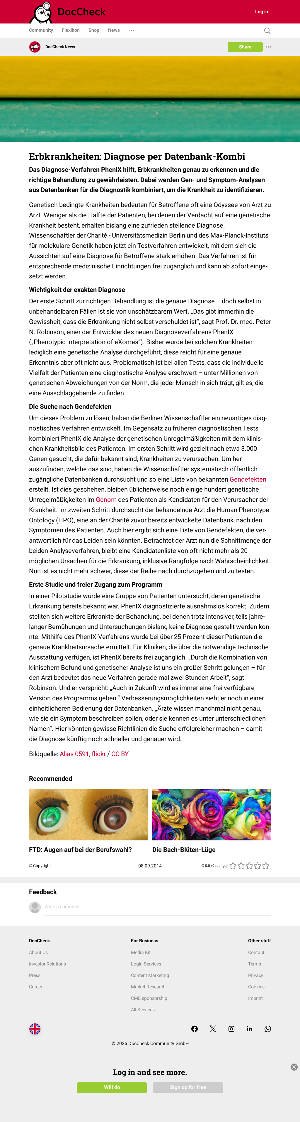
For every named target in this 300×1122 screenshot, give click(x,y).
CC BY (120, 754)
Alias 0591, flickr (83, 754)
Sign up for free (188, 1087)
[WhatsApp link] (268, 1029)
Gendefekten (248, 479)
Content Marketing (150, 975)
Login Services (146, 964)
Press (34, 975)
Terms (254, 964)
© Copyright (40, 865)
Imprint (255, 998)
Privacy (255, 975)
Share (245, 47)
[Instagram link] (231, 1029)
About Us (38, 952)
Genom (106, 499)
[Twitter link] (213, 1029)
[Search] (266, 30)
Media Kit (141, 952)
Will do (112, 1087)
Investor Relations (47, 964)
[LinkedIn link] (249, 1029)
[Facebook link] (194, 1029)
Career (35, 987)
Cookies (256, 987)
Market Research (148, 987)
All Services (143, 1009)
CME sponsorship (149, 998)
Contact (256, 952)
